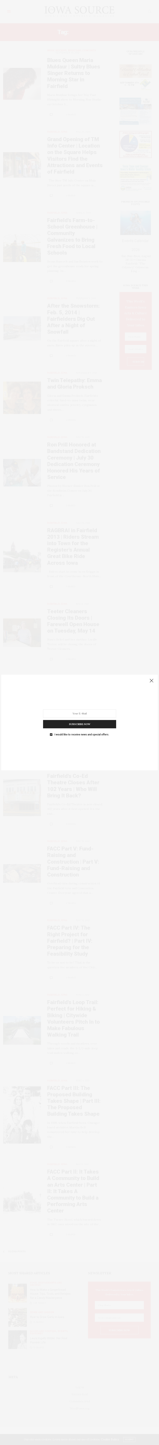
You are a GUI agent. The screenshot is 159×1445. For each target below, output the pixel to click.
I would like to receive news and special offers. (81, 734)
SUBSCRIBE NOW (79, 724)
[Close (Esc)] (151, 681)
